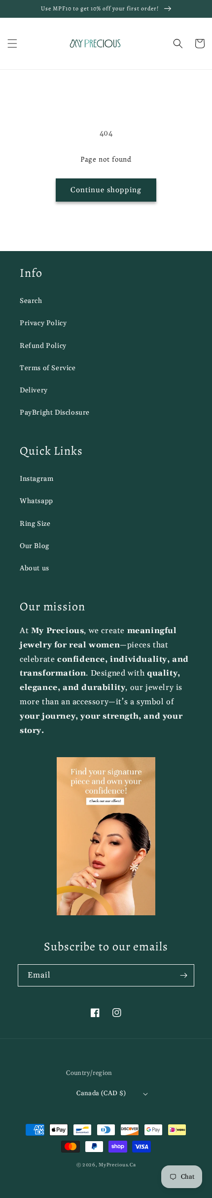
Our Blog (34, 546)
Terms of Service (48, 368)
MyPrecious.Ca (117, 1165)
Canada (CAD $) (101, 1093)
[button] (12, 43)
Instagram (36, 478)
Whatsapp (36, 501)
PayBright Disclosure (55, 412)
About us (34, 568)
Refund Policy (43, 346)
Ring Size (35, 523)
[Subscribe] (183, 975)
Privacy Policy (43, 323)
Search (31, 301)
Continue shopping (106, 190)
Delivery (34, 390)
